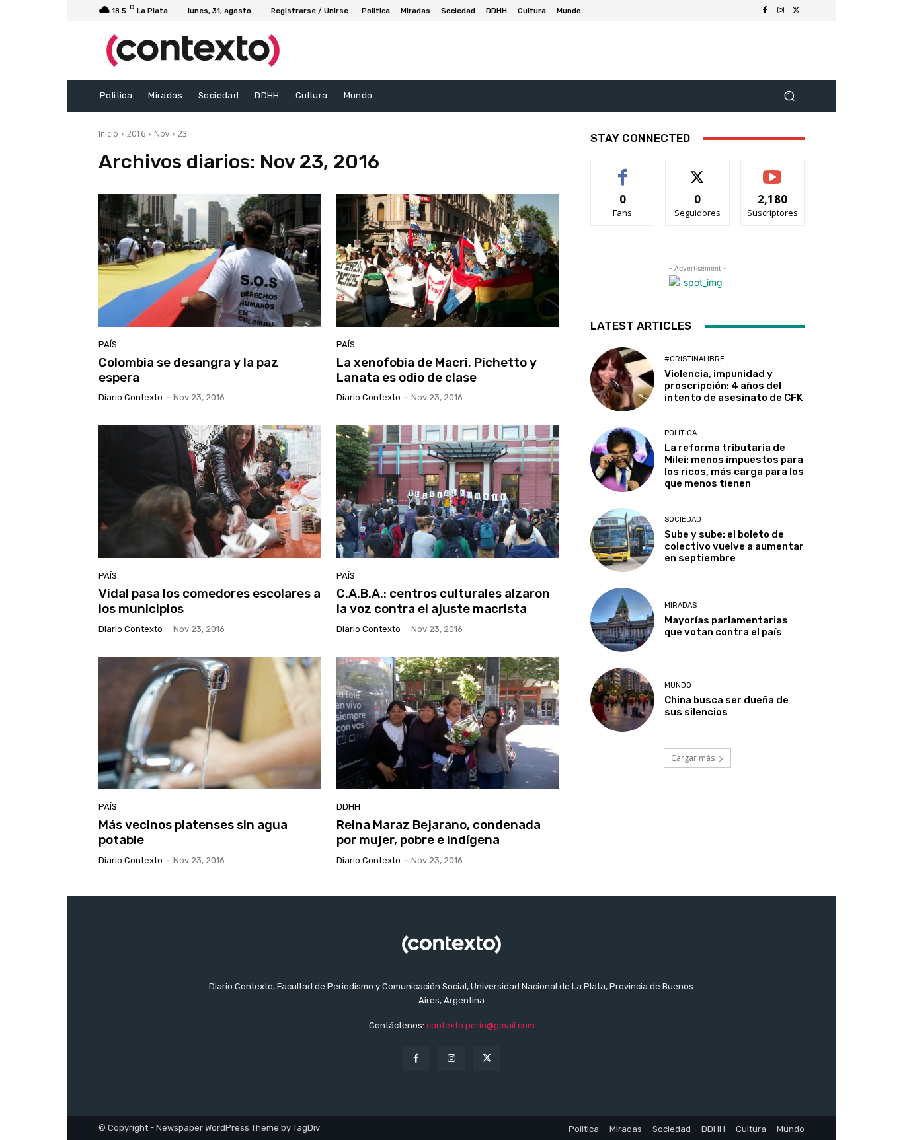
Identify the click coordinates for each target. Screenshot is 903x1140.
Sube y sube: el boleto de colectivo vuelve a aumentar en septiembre (734, 546)
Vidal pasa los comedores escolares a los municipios (209, 601)
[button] (789, 96)
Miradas (680, 605)
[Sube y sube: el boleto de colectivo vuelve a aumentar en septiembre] (622, 540)
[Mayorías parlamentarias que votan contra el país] (622, 620)
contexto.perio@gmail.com (480, 1025)
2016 (136, 133)
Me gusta (623, 170)
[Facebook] (765, 10)
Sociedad (682, 519)
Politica (680, 433)
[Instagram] (781, 10)
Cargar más (693, 758)
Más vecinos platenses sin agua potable (193, 832)
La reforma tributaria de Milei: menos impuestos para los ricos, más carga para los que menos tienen (734, 465)
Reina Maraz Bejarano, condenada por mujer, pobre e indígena (438, 832)
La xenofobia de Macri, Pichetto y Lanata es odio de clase (436, 370)
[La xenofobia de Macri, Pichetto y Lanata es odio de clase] (447, 260)
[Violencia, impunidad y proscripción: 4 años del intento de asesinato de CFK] (622, 379)
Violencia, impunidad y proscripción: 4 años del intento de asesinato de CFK (733, 386)
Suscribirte (772, 170)
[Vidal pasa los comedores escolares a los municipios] (209, 491)
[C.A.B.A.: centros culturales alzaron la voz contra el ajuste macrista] (447, 491)
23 (182, 133)
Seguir (698, 170)
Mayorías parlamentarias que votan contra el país (726, 626)
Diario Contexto (130, 397)
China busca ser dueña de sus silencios (726, 706)
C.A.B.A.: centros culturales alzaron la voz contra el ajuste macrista (443, 601)
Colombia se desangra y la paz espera (188, 370)
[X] (797, 10)
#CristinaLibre (694, 359)
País (107, 344)
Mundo (677, 685)
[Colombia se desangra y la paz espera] (209, 260)
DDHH (348, 806)
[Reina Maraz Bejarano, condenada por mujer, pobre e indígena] (447, 723)
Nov (161, 133)
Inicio (108, 133)
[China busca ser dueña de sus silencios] (622, 700)
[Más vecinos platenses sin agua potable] (209, 723)
